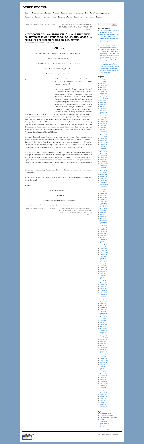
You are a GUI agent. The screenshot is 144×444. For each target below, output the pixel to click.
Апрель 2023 (103, 152)
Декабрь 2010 (103, 404)
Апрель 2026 (103, 85)
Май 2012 (102, 391)
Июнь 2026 (103, 81)
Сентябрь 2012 (104, 383)
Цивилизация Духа (82, 13)
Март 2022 (103, 173)
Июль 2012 (103, 387)
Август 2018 (103, 254)
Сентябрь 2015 (104, 315)
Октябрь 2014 (103, 336)
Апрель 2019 (103, 239)
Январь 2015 (103, 330)
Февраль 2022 (103, 174)
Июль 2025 (103, 102)
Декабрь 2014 (103, 332)
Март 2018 (103, 258)
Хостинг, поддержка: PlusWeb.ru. (109, 434)
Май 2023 (102, 150)
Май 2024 (102, 129)
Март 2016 (103, 303)
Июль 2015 (103, 319)
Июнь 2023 (103, 148)
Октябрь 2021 (103, 182)
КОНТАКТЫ (103, 421)
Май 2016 (102, 300)
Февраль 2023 (103, 154)
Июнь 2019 (103, 235)
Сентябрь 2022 (104, 163)
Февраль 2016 (103, 305)
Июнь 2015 (103, 320)
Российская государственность (100, 13)
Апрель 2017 (103, 279)
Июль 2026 (103, 80)
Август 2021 (103, 186)
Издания (99, 17)
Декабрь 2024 (103, 116)
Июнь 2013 (103, 366)
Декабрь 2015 (103, 309)
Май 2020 (102, 214)
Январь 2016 (103, 307)
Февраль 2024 (103, 135)
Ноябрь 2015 (103, 311)
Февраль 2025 (103, 112)
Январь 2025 (103, 114)
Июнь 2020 (103, 212)
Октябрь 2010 (103, 406)
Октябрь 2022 (103, 161)
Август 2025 (103, 100)
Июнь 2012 (103, 389)
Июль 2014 (103, 341)
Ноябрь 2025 (103, 95)
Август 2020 (103, 209)
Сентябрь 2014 (104, 338)
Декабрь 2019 (103, 224)
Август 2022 (103, 165)
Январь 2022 (103, 176)
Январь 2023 (103, 155)
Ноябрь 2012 (103, 379)
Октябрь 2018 (103, 250)
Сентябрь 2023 (104, 142)
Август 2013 (103, 362)
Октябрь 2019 (103, 228)
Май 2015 (102, 322)
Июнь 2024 (103, 127)
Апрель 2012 (103, 393)
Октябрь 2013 (103, 358)
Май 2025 (102, 106)
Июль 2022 (103, 167)
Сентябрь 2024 (104, 121)
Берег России (50, 42)
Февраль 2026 (103, 89)
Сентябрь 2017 (104, 269)
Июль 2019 (103, 233)
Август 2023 (103, 144)
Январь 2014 (103, 353)
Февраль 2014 (103, 351)
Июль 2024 (103, 125)
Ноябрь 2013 (103, 356)
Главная (27, 13)
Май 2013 (102, 368)
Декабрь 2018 (103, 246)
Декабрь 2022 (103, 157)
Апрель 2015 (103, 324)
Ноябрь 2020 (103, 203)
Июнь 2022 (103, 169)
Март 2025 (103, 110)
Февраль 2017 (103, 283)
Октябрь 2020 (103, 205)
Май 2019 (102, 237)
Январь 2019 (103, 245)
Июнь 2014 (103, 343)
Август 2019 (103, 231)
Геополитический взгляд (32, 17)
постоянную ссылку (74, 205)
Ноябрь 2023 (103, 140)
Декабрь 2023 (103, 138)
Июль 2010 (103, 408)
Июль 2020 (103, 210)
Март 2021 (103, 195)
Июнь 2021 (103, 190)
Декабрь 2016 (103, 286)
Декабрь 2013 (103, 355)
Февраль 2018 (103, 260)
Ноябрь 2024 (103, 118)
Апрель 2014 (103, 347)
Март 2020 (103, 218)
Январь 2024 (103, 136)
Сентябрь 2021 (104, 184)
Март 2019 (103, 241)
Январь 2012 (103, 396)
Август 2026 (103, 78)
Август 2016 (103, 294)
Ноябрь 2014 (103, 334)
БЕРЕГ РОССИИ (35, 7)
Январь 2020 (103, 222)
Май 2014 (102, 345)
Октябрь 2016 (103, 290)
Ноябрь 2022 (103, 159)
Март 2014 (103, 349)
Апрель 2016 (103, 301)
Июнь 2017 (103, 275)
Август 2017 (103, 271)
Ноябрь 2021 (103, 180)
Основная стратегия (67, 13)
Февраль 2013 (103, 374)
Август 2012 (103, 385)
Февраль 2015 (103, 328)
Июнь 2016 (103, 298)
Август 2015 (103, 317)
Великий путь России (65, 17)
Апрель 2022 (103, 171)
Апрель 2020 (103, 216)
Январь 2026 (103, 91)
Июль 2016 (103, 296)
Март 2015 (103, 326)
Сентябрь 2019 (104, 229)
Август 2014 (103, 339)
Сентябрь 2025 (104, 99)
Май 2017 (102, 277)
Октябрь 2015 (103, 313)
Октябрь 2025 (103, 97)
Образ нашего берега (49, 17)
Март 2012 (103, 394)
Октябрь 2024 (103, 119)
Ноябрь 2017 (103, 265)
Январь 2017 (103, 284)
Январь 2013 (103, 375)
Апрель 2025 (103, 108)
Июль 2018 (103, 256)
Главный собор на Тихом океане (84, 17)
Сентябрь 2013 (104, 360)
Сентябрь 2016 (104, 292)
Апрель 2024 (103, 131)
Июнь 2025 (103, 104)
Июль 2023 (103, 146)
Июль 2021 (103, 188)
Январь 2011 (103, 402)
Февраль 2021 (103, 197)
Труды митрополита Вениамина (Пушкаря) (45, 13)
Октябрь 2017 (103, 267)
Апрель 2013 (103, 370)
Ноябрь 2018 (103, 248)
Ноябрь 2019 (103, 226)
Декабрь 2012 (103, 377)
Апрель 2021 (103, 193)
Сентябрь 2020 (104, 207)
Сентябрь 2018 (104, 252)
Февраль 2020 (103, 220)
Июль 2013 (103, 364)
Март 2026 (103, 87)
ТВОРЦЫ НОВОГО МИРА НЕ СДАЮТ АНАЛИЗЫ (40, 24)
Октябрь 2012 (103, 381)
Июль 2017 (103, 273)
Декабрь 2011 (103, 398)
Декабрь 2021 (103, 178)
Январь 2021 (103, 199)
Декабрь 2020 (103, 201)
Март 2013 (103, 372)
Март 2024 (103, 133)
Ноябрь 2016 (103, 288)
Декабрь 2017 (103, 264)
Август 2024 (103, 123)
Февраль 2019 (103, 243)
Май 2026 (102, 83)
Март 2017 (103, 281)
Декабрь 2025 (103, 93)
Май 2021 (102, 191)
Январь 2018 (103, 262)
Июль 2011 (103, 400)
